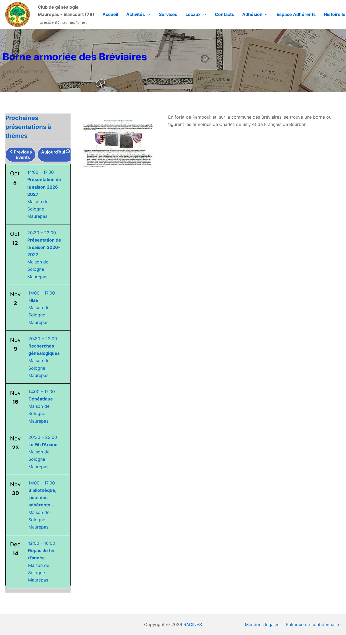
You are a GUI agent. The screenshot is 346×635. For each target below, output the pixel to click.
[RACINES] (17, 14)
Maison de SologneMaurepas (41, 307)
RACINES (193, 624)
